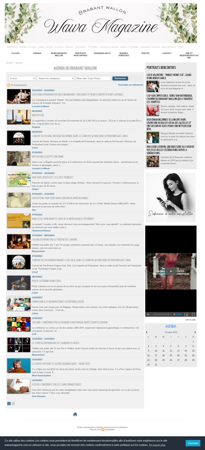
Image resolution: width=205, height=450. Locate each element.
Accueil (15, 53)
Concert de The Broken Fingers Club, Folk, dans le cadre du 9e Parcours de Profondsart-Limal (81, 260)
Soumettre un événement (130, 85)
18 (163, 355)
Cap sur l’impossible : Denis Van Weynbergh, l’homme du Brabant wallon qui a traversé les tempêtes (170, 99)
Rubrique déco (102, 53)
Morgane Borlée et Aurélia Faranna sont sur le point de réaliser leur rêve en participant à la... (177, 136)
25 (163, 360)
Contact (167, 53)
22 (193, 355)
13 (178, 351)
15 (193, 351)
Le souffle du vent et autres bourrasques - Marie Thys (61, 363)
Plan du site (95, 429)
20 (178, 355)
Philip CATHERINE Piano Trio (46, 281)
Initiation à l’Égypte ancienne (47, 156)
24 (156, 360)
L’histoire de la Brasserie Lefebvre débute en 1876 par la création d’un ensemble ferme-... (177, 160)
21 (186, 355)
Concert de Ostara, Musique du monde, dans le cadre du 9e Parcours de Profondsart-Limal (80, 136)
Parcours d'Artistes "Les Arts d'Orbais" (53, 177)
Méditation (38, 115)
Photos (145, 53)
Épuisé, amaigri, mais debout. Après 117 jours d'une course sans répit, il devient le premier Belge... (177, 109)
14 (186, 351)
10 (156, 351)
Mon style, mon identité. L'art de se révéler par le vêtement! (63, 219)
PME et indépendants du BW (189, 55)
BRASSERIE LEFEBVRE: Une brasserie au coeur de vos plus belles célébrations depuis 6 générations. (170, 150)
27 (178, 360)
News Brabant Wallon (59, 54)
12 (171, 351)
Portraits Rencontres (80, 54)
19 (171, 355)
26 (171, 360)
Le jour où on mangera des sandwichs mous (55, 343)
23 (148, 360)
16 (148, 355)
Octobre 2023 (171, 332)
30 (148, 365)
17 (156, 355)
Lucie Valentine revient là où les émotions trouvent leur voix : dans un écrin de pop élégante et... (178, 85)
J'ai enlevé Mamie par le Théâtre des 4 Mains (54, 239)
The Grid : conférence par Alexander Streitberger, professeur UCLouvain (69, 322)
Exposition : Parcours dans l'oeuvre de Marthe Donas (60, 198)
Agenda (37, 53)
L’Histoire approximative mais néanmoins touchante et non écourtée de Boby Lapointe (77, 94)
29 (193, 360)
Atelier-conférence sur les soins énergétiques (56, 384)
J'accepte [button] (193, 443)
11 (163, 351)
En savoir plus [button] (157, 445)
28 (186, 360)
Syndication (110, 429)
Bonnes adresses (123, 54)
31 (156, 365)
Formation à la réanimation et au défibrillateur (58, 301)
